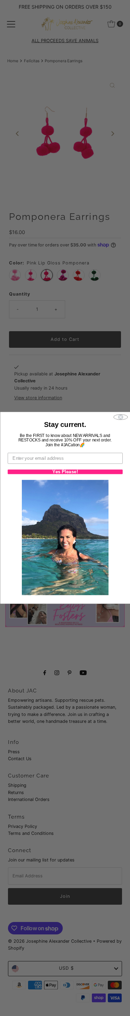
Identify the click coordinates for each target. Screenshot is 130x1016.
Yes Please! (65, 472)
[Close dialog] (120, 417)
